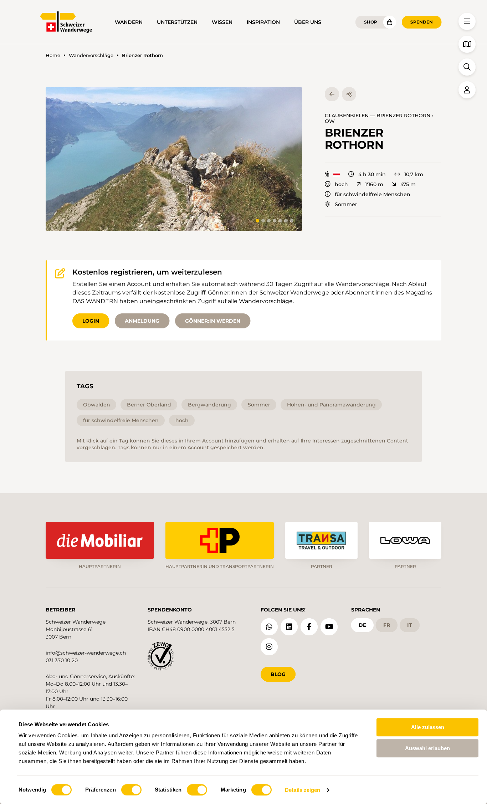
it (409, 625)
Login (90, 321)
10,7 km (413, 174)
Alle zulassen (427, 727)
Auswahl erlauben (427, 748)
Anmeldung (142, 321)
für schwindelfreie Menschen (372, 194)
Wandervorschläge (91, 55)
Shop (370, 22)
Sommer (346, 204)
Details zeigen (302, 790)
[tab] (257, 220)
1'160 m (374, 184)
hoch (341, 184)
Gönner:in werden (212, 321)
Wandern (129, 22)
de (362, 625)
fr (386, 625)
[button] (174, 159)
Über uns (307, 22)
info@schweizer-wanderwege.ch (86, 653)
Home (53, 55)
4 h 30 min (372, 174)
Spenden (421, 22)
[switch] (131, 789)
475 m (408, 184)
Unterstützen (177, 22)
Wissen (222, 22)
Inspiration (263, 22)
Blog (278, 674)
